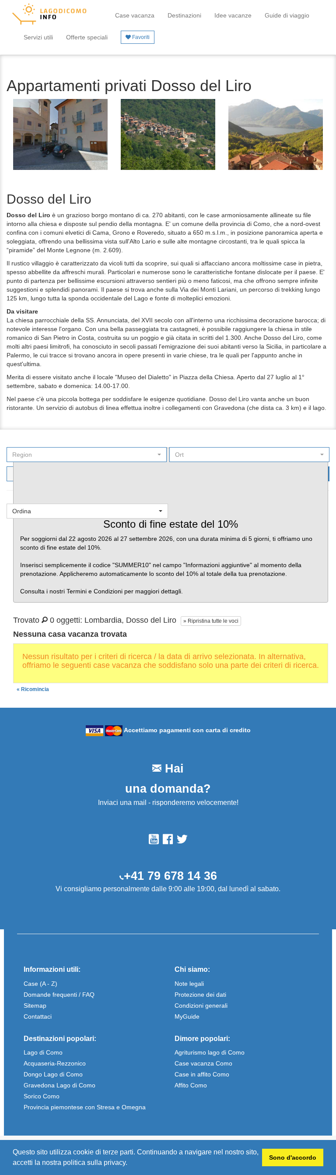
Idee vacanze (233, 15)
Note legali (189, 983)
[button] (130, 1163)
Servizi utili (38, 37)
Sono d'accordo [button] (292, 1157)
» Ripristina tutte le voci (210, 621)
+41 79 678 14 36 (170, 875)
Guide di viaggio (287, 15)
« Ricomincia (33, 689)
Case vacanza (134, 15)
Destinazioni (184, 15)
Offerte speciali (87, 37)
